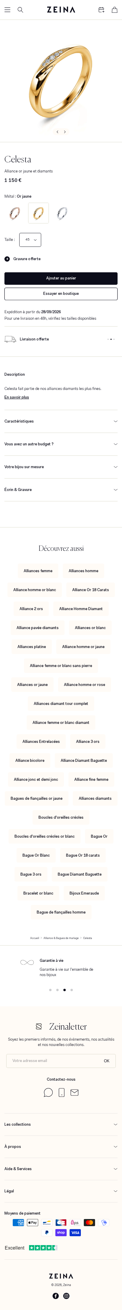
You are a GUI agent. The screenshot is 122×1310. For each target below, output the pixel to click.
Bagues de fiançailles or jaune (36, 798)
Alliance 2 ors (31, 608)
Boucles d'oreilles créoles (61, 817)
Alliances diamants (95, 798)
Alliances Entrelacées (41, 741)
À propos (12, 1146)
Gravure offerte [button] (27, 258)
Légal (9, 1191)
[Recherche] (20, 9)
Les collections (17, 1124)
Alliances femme (38, 570)
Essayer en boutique (61, 293)
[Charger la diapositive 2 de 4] (57, 990)
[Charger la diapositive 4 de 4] (71, 990)
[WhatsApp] (48, 1095)
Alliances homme (83, 570)
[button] (7, 9)
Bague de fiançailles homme (61, 912)
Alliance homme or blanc (34, 589)
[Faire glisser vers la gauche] (57, 131)
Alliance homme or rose (84, 684)
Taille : (9, 239)
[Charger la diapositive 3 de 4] (64, 990)
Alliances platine (31, 646)
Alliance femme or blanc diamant (61, 722)
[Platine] (62, 213)
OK (107, 1061)
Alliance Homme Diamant (81, 608)
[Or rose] (14, 213)
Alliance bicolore (29, 760)
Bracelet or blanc (38, 893)
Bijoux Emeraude (84, 893)
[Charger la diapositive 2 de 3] (111, 339)
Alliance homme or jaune (83, 646)
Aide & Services (18, 1168)
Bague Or (99, 836)
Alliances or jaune (32, 684)
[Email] (74, 1094)
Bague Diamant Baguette (80, 874)
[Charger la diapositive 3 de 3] (114, 339)
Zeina (67, 1285)
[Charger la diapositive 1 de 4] (50, 990)
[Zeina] (61, 9)
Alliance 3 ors (87, 741)
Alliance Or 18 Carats (90, 589)
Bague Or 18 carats (83, 855)
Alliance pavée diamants (38, 627)
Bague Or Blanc (36, 855)
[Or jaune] (38, 213)
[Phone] (62, 1095)
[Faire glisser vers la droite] (65, 131)
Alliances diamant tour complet (61, 703)
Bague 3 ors (30, 874)
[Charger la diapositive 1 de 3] (108, 339)
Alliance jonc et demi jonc (36, 779)
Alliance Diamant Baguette (84, 760)
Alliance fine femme (91, 779)
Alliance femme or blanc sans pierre (61, 665)
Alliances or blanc (90, 627)
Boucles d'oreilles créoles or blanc (45, 836)
